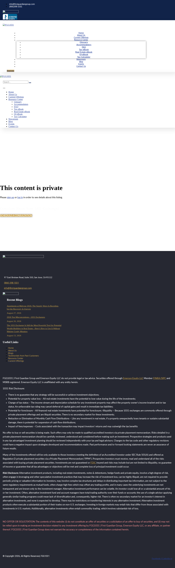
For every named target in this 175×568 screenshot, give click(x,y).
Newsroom (81, 59)
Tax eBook (84, 50)
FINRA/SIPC (159, 378)
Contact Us (81, 66)
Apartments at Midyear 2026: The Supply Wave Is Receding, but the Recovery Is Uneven (33, 307)
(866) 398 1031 (11, 283)
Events (81, 64)
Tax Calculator (83, 57)
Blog (81, 62)
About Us (81, 35)
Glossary (84, 42)
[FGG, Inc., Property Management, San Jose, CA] (10, 17)
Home (81, 33)
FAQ (84, 47)
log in (20, 197)
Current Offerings (81, 38)
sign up (10, 197)
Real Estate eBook (83, 52)
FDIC (93, 463)
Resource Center (81, 40)
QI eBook (83, 55)
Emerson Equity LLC (133, 378)
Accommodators (83, 45)
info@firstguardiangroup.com (18, 288)
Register (10, 71)
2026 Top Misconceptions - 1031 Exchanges (26, 317)
